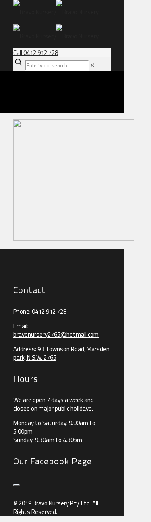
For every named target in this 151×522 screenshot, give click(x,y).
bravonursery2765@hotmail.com (56, 334)
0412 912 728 (49, 311)
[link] (92, 65)
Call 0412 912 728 (35, 52)
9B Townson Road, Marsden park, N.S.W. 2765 (61, 353)
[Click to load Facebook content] (16, 485)
